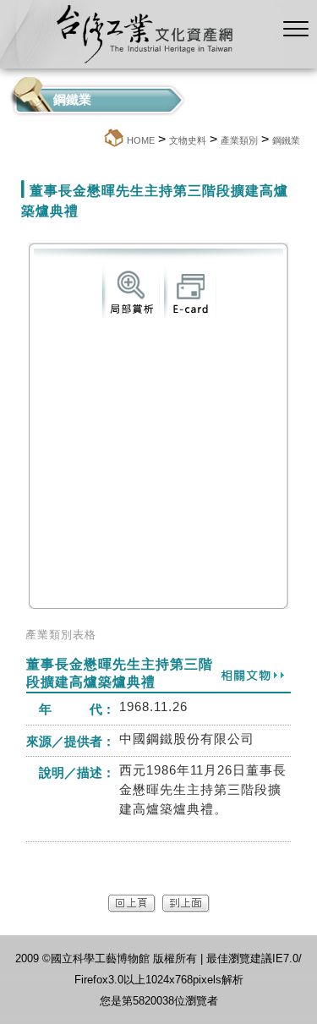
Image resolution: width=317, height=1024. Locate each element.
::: (97, 140)
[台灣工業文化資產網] (141, 64)
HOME (141, 140)
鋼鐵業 (286, 140)
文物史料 (187, 140)
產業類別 (239, 140)
